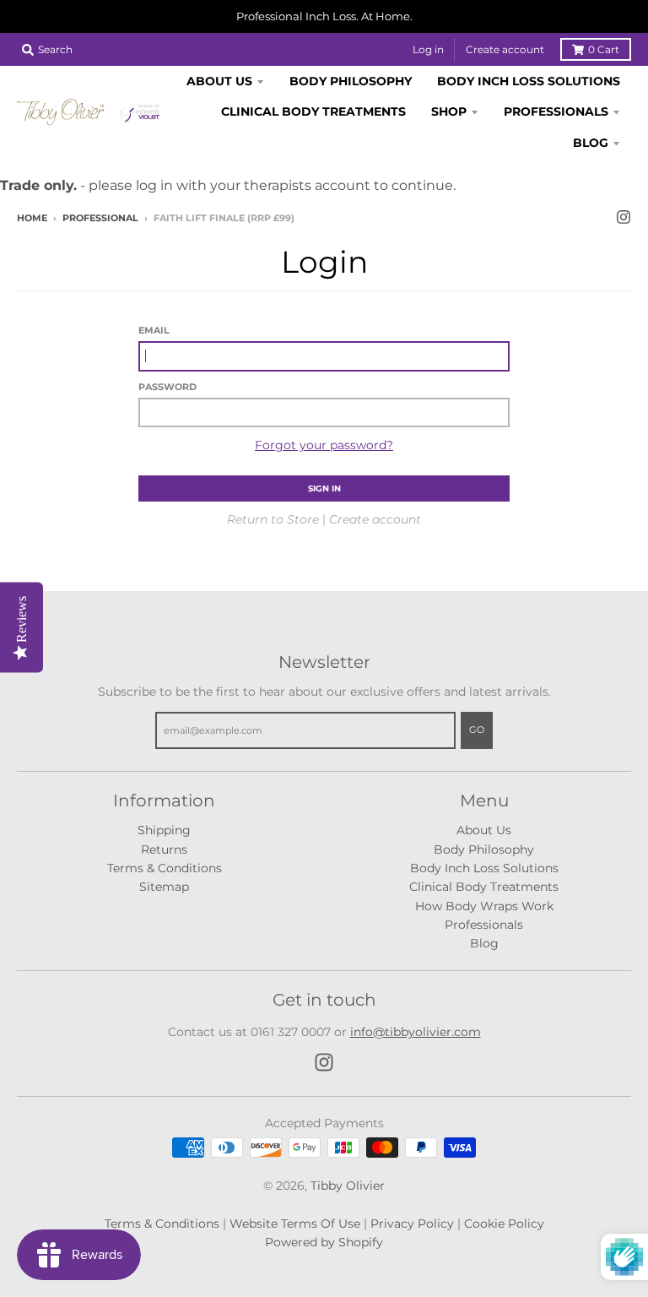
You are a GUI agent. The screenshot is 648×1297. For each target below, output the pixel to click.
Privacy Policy (412, 1223)
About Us (483, 830)
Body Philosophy (484, 849)
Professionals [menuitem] (556, 111)
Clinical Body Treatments (484, 886)
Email (154, 330)
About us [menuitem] (219, 81)
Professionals (484, 924)
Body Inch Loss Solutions (484, 868)
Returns (164, 849)
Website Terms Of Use (295, 1223)
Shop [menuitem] (449, 111)
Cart (603, 49)
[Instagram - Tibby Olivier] (623, 217)
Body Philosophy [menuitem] (350, 81)
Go (476, 729)
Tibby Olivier (347, 1185)
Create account (505, 49)
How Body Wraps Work (484, 906)
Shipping (164, 830)
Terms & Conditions (164, 868)
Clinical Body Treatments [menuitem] (313, 111)
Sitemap (164, 886)
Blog (484, 943)
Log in (428, 49)
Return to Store (273, 519)
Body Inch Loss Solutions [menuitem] (528, 81)
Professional (100, 218)
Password (167, 387)
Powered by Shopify (324, 1242)
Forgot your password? (324, 445)
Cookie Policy (504, 1223)
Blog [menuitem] (590, 142)
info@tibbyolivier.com (415, 1031)
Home (32, 218)
